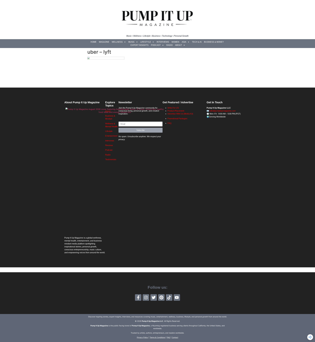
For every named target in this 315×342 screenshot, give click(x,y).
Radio (169, 45)
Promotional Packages (177, 119)
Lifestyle (145, 42)
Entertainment (111, 136)
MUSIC (131, 42)
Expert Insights (140, 45)
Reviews (109, 145)
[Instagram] (146, 297)
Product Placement (175, 111)
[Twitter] (153, 297)
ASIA (184, 42)
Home (93, 42)
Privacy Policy (142, 337)
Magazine (104, 42)
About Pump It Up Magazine (82, 102)
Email (121, 121)
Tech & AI (197, 42)
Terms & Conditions (157, 337)
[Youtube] (177, 297)
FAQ (169, 123)
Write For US (173, 108)
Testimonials (110, 159)
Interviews (163, 42)
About (178, 45)
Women (175, 42)
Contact (175, 337)
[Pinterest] (161, 297)
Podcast (156, 45)
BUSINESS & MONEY (214, 42)
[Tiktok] (169, 297)
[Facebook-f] (138, 297)
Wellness (117, 42)
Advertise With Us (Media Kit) (180, 114)
